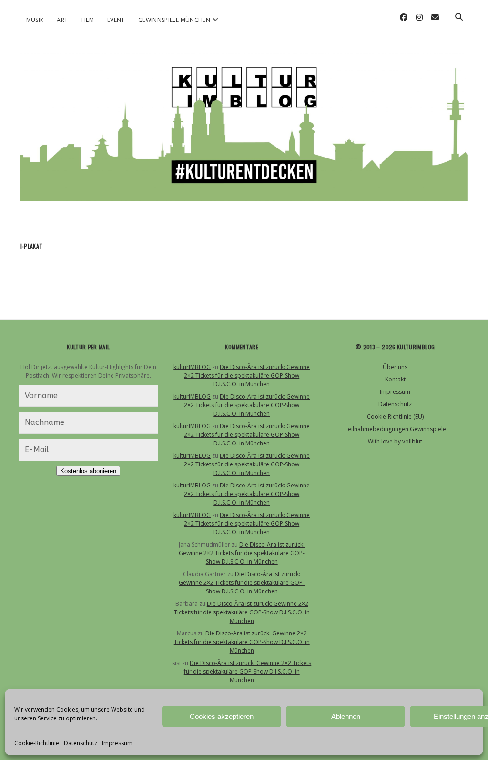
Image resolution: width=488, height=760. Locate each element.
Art (62, 20)
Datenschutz (80, 743)
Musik (35, 20)
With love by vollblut (395, 441)
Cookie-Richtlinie (36, 743)
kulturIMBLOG (192, 367)
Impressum (117, 743)
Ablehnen (345, 716)
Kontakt (395, 379)
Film (87, 20)
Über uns (395, 367)
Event (116, 20)
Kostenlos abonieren (88, 471)
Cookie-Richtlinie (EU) (395, 416)
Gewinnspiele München (174, 20)
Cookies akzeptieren (222, 716)
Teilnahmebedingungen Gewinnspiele (395, 429)
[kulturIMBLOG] (244, 191)
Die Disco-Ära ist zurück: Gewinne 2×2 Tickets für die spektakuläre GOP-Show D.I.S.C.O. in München (247, 375)
